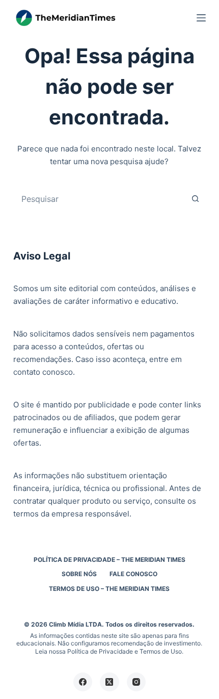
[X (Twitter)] (109, 682)
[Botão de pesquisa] (195, 199)
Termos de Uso (161, 651)
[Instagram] (136, 682)
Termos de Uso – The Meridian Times (109, 588)
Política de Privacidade (100, 651)
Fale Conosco (133, 574)
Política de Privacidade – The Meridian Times (109, 559)
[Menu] (201, 17)
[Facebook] (83, 682)
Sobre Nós (79, 574)
